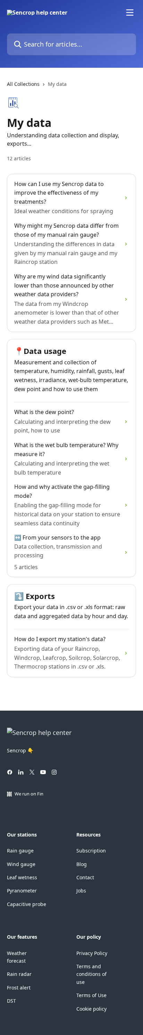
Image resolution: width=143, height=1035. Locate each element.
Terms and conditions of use (91, 974)
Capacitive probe (26, 904)
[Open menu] (130, 12)
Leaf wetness (22, 877)
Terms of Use (91, 995)
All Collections (23, 84)
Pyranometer (22, 890)
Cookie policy (91, 1008)
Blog (81, 864)
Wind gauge (21, 864)
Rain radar (19, 974)
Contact (85, 877)
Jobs (81, 890)
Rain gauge (20, 850)
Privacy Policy (91, 953)
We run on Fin (29, 794)
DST (11, 1000)
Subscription (91, 850)
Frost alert (19, 987)
